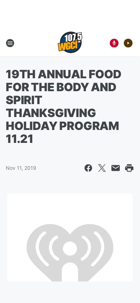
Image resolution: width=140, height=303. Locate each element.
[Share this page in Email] (116, 168)
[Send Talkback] (114, 43)
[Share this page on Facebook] (88, 168)
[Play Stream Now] (128, 43)
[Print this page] (129, 168)
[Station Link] (70, 43)
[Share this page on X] (102, 168)
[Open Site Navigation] (10, 43)
